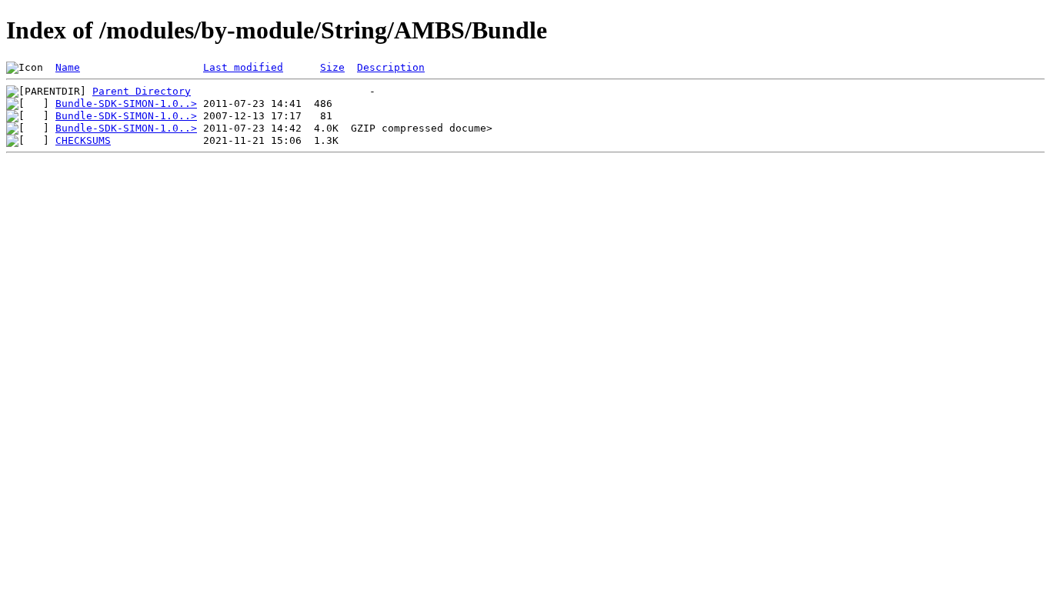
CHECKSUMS (83, 140)
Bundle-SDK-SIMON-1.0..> (126, 103)
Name (67, 67)
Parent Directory (141, 91)
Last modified (243, 67)
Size (332, 67)
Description (391, 67)
